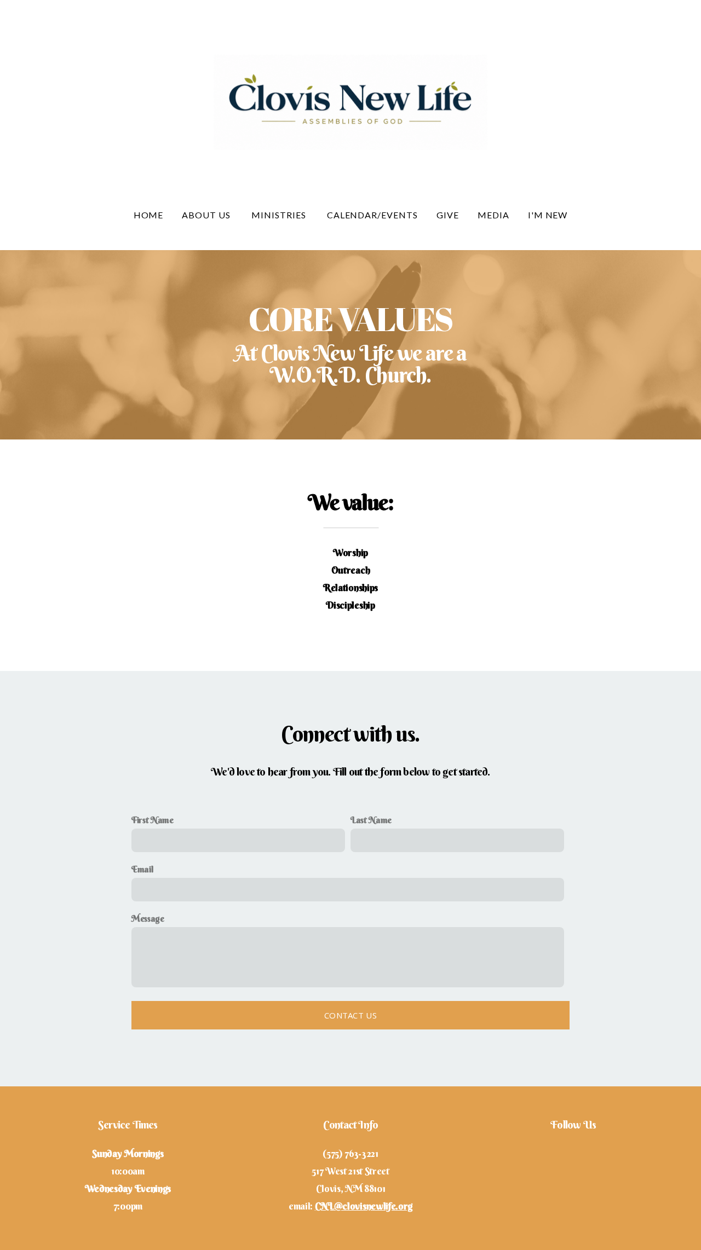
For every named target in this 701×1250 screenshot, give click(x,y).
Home (149, 215)
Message (147, 918)
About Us (207, 215)
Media (493, 215)
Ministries (279, 215)
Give (447, 215)
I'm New (548, 215)
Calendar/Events (372, 215)
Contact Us (350, 1015)
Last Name (371, 819)
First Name (152, 819)
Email (142, 869)
